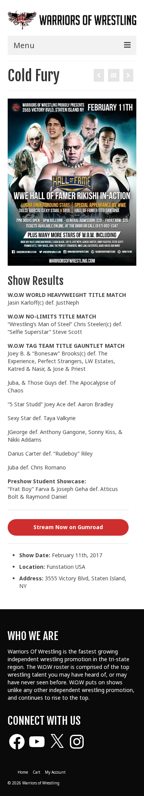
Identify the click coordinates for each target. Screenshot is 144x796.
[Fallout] (128, 75)
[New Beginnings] (99, 75)
